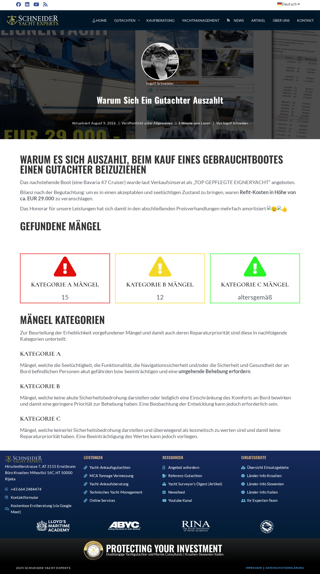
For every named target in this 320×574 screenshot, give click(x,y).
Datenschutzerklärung (285, 567)
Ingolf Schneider (160, 83)
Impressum (254, 567)
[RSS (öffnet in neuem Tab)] (45, 4)
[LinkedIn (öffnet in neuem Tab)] (26, 4)
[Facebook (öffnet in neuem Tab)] (19, 4)
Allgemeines (163, 123)
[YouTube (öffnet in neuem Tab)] (36, 4)
